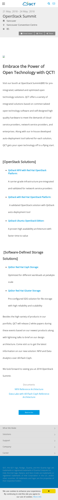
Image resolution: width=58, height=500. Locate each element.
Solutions (7, 434)
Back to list (29, 412)
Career (6, 453)
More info (37, 497)
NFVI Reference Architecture (29, 389)
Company (7, 446)
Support (6, 440)
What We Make (9, 428)
